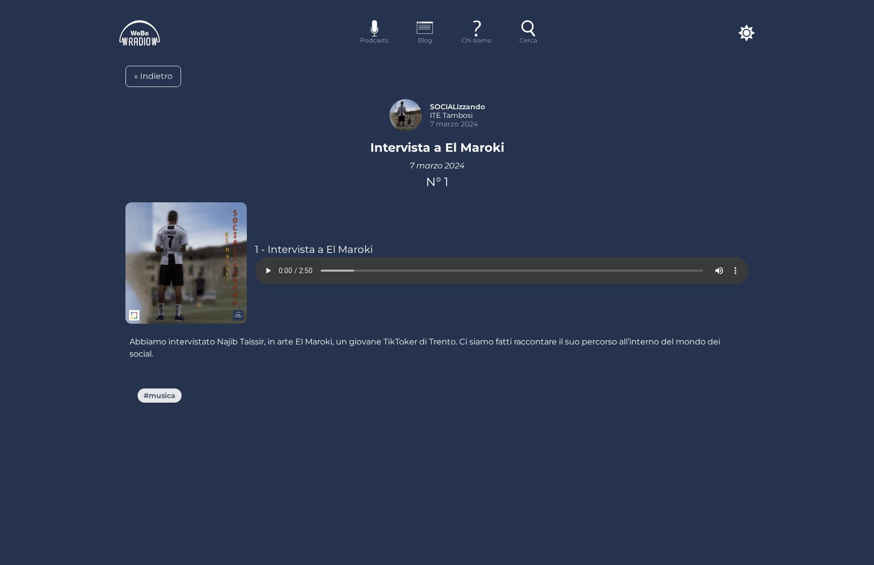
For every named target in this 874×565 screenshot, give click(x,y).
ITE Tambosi (451, 115)
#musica (160, 395)
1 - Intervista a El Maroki (314, 249)
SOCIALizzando (457, 106)
